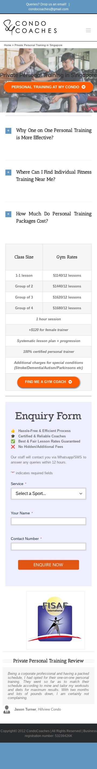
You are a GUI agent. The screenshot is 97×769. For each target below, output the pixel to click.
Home (7, 45)
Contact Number (26, 538)
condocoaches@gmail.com (48, 9)
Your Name (22, 513)
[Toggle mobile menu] (89, 30)
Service (18, 484)
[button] (48, 134)
